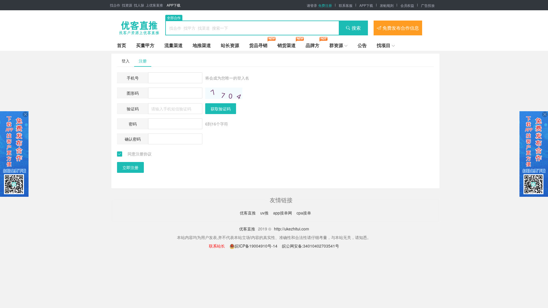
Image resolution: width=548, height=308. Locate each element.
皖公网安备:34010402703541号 (310, 246)
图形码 (133, 93)
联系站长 (217, 246)
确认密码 (133, 139)
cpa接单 (304, 213)
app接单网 (283, 213)
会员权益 (407, 5)
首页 (121, 45)
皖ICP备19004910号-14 (257, 246)
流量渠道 (173, 45)
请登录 (312, 5)
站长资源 (230, 45)
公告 (362, 45)
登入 (126, 61)
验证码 (133, 109)
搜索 (356, 28)
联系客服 (345, 5)
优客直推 (248, 213)
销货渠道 (286, 45)
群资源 (336, 45)
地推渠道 (202, 45)
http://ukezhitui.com (291, 229)
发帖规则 (387, 5)
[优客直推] (139, 28)
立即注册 (130, 167)
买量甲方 (145, 45)
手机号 (133, 78)
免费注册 (325, 5)
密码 (133, 124)
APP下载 (173, 5)
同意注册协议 (140, 154)
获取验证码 (221, 109)
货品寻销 (258, 45)
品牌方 (312, 45)
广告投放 (428, 5)
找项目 (383, 45)
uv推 (265, 213)
